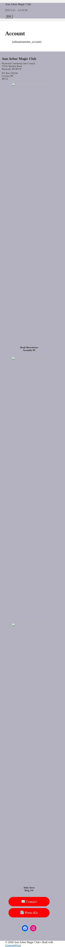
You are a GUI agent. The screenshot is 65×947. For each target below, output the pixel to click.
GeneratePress (13, 945)
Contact (31, 902)
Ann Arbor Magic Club (18, 4)
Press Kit (31, 912)
